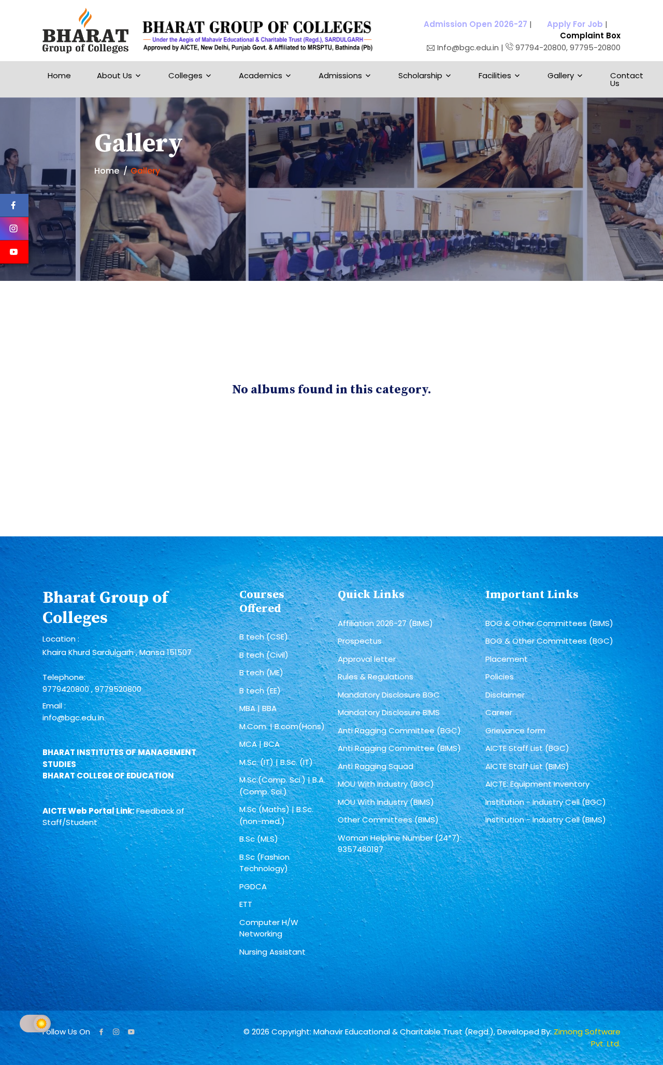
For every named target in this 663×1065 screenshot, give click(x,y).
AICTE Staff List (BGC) (527, 748)
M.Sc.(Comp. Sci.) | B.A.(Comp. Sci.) (282, 785)
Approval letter (367, 659)
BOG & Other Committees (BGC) (549, 640)
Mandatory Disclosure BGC (389, 694)
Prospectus (360, 640)
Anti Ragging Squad (375, 766)
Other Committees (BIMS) (388, 819)
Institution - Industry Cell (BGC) (545, 802)
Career (498, 712)
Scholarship (420, 75)
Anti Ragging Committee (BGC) (399, 730)
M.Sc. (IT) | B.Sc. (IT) (276, 762)
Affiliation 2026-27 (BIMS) (385, 623)
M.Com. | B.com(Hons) (282, 726)
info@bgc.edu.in (73, 717)
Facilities (495, 75)
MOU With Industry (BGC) (386, 783)
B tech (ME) (261, 672)
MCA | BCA (259, 744)
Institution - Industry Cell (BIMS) (545, 819)
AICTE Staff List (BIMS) (527, 766)
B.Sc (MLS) (258, 838)
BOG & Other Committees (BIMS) (549, 623)
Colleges (185, 75)
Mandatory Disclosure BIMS (389, 712)
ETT (245, 904)
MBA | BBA (258, 708)
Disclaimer (505, 694)
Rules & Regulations (375, 676)
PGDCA (253, 886)
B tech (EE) (260, 690)
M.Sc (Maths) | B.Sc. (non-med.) (276, 815)
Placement (506, 659)
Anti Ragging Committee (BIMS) (399, 748)
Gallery (560, 75)
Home (59, 75)
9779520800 (118, 689)
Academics (260, 75)
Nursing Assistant (272, 951)
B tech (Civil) (264, 654)
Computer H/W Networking (268, 928)
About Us (114, 75)
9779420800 (66, 689)
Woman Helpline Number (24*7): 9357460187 (400, 843)
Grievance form (515, 730)
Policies (499, 676)
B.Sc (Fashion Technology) (264, 862)
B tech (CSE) (263, 636)
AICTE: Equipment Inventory (537, 783)
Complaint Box (590, 35)
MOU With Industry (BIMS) (386, 802)
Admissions (340, 75)
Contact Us (626, 79)
